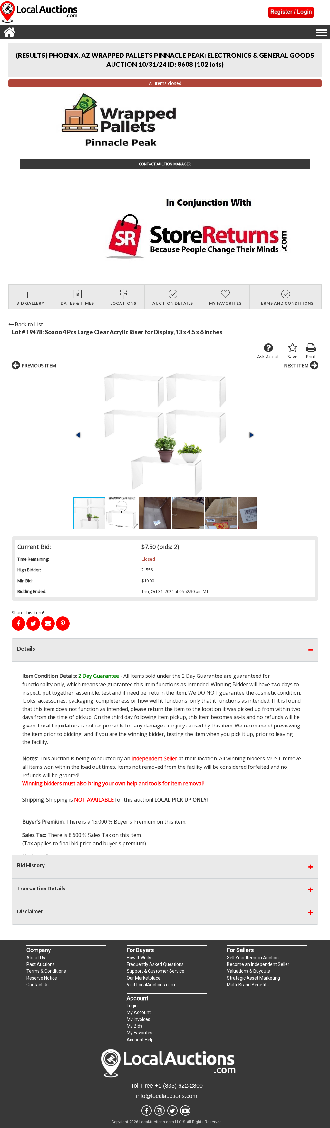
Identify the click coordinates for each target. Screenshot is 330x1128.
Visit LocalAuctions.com (151, 984)
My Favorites (139, 1032)
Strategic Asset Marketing (253, 978)
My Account (139, 1012)
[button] (165, 434)
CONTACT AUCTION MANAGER (165, 163)
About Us (35, 957)
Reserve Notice (41, 978)
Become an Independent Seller (258, 964)
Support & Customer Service (155, 971)
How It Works (140, 957)
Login (132, 1005)
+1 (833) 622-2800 (179, 1085)
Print (311, 356)
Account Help (140, 1039)
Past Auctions (40, 964)
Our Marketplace (143, 978)
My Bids (134, 1026)
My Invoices (138, 1019)
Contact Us (37, 984)
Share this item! (28, 612)
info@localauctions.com (166, 1096)
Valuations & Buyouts (248, 971)
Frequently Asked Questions (155, 964)
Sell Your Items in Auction (253, 957)
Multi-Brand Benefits (248, 984)
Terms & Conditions (46, 971)
